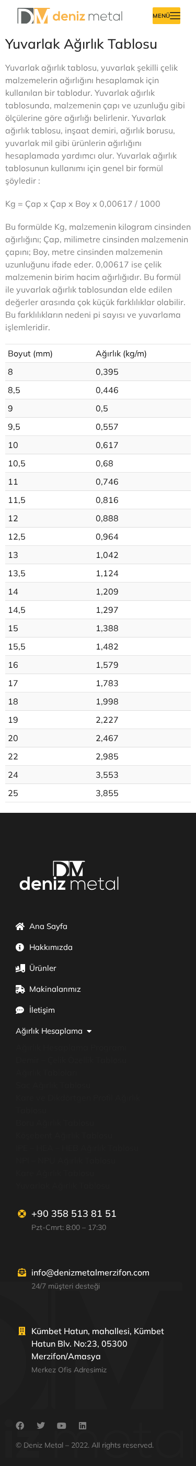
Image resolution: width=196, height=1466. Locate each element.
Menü (161, 15)
